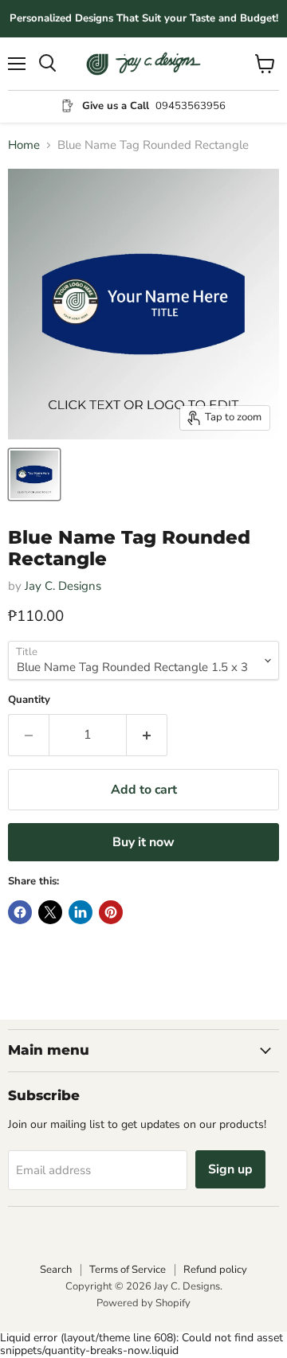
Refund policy (215, 1269)
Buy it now (143, 842)
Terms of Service (127, 1269)
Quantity (29, 700)
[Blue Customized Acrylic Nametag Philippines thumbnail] (34, 474)
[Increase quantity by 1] (147, 734)
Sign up (230, 1169)
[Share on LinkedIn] (80, 912)
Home (24, 145)
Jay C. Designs (63, 586)
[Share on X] (50, 912)
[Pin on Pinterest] (111, 912)
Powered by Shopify (143, 1303)
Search (56, 1269)
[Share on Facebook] (20, 912)
